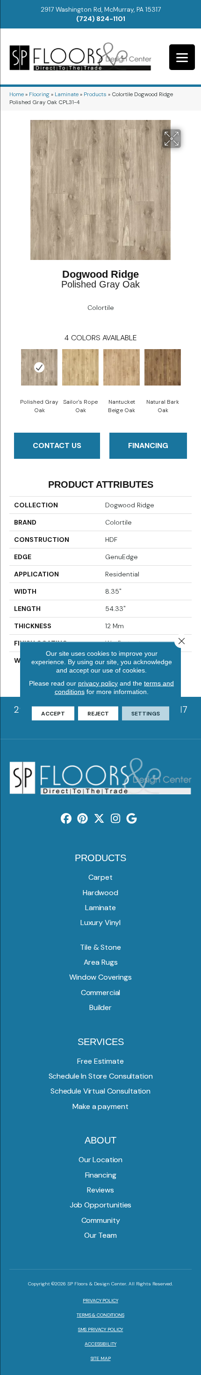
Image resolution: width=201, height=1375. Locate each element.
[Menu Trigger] (182, 57)
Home (16, 94)
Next (187, 370)
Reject (98, 713)
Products (95, 94)
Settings (145, 713)
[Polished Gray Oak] (39, 367)
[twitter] (99, 819)
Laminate (67, 94)
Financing (148, 445)
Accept (53, 713)
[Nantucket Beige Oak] (121, 367)
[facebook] (66, 819)
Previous (14, 370)
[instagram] (115, 819)
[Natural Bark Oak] (162, 367)
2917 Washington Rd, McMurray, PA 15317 (101, 9)
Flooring (39, 94)
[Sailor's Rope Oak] (80, 367)
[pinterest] (83, 819)
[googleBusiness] (132, 819)
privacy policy (98, 683)
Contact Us (57, 445)
